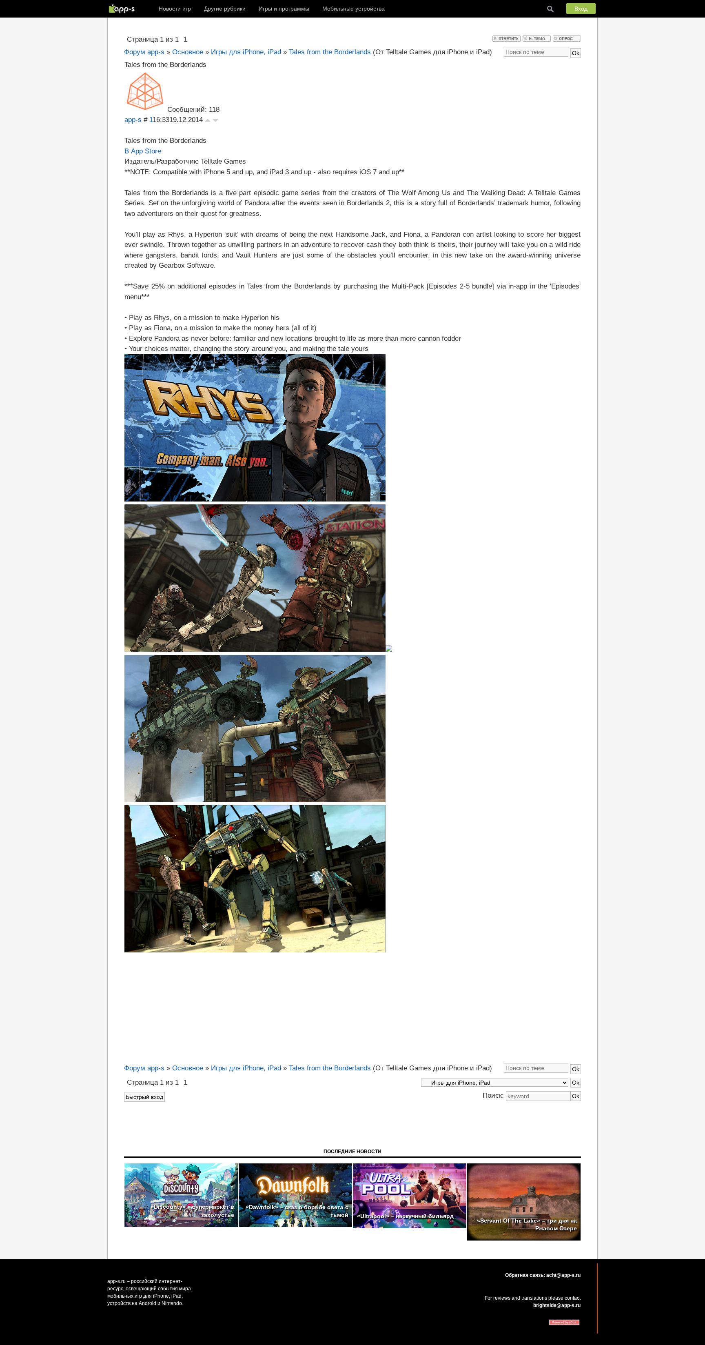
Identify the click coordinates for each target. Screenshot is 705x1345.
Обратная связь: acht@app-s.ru (543, 1275)
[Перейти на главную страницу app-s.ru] (123, 8)
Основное (187, 52)
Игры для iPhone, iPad (246, 52)
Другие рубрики (225, 8)
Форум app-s (144, 52)
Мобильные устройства (353, 8)
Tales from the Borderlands (330, 52)
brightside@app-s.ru (557, 1305)
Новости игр (175, 8)
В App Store (142, 151)
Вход (581, 8)
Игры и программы (284, 8)
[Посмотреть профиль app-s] (144, 109)
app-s (133, 120)
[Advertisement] (352, 1007)
